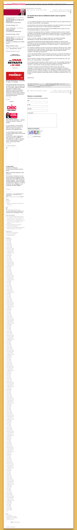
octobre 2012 (10, 450)
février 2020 (9, 332)
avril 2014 (9, 425)
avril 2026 (9, 243)
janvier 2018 (9, 365)
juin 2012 (9, 455)
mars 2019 (9, 346)
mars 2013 (9, 443)
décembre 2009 (10, 496)
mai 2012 (9, 457)
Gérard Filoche (42, 84)
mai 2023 (9, 284)
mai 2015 (9, 408)
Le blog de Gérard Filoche (9, 1)
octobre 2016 (10, 385)
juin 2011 (9, 471)
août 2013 (9, 436)
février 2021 (9, 316)
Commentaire (30, 113)
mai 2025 (9, 258)
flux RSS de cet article (60, 85)
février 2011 (9, 477)
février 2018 (9, 363)
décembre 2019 (10, 335)
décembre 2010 (10, 480)
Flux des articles (12, 516)
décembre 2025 (10, 248)
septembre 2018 (10, 354)
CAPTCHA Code (36, 136)
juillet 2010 (9, 486)
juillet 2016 (9, 389)
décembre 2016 (10, 382)
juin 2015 (9, 407)
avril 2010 (9, 490)
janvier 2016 (9, 397)
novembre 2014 (10, 416)
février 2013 (9, 444)
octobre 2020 (10, 321)
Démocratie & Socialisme (12, 232)
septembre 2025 (10, 252)
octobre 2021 (10, 305)
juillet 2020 (9, 325)
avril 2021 (9, 313)
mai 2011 (9, 473)
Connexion (9, 515)
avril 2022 (9, 297)
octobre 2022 (10, 290)
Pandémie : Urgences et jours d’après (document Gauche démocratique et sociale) (59, 11)
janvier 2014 (9, 430)
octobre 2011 (10, 466)
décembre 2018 (10, 350)
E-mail (28, 104)
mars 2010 (9, 492)
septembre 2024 (10, 265)
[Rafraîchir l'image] (42, 131)
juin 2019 (9, 342)
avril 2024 (9, 270)
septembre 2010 (10, 484)
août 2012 (9, 453)
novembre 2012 (10, 448)
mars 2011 (9, 476)
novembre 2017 (10, 367)
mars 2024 (9, 271)
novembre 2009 (10, 497)
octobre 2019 (10, 338)
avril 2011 (9, 474)
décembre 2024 (10, 262)
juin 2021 (9, 311)
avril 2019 (9, 344)
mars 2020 (9, 331)
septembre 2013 (10, 435)
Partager (8, 189)
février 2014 (9, 428)
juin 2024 (9, 267)
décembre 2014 (10, 415)
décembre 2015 (10, 398)
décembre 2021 (10, 302)
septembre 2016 (10, 386)
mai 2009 (9, 505)
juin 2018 (9, 358)
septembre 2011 (10, 467)
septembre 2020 (10, 323)
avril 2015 (9, 409)
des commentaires (12, 517)
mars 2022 (9, 298)
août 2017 (9, 371)
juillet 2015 (9, 405)
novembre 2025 (10, 250)
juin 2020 (9, 327)
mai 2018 (9, 359)
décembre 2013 (10, 431)
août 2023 (9, 281)
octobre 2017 (10, 369)
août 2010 (9, 485)
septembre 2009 (10, 500)
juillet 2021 (9, 309)
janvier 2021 (9, 317)
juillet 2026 (9, 239)
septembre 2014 (10, 419)
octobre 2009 (10, 499)
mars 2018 (9, 362)
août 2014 (9, 420)
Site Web (29, 108)
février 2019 (9, 347)
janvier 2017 (9, 381)
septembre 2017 (10, 370)
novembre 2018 (10, 351)
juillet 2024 (9, 266)
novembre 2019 (10, 336)
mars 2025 (9, 259)
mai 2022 (9, 296)
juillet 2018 (9, 356)
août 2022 (9, 293)
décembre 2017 (10, 366)
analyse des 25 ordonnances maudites (38, 9)
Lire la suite (8, 96)
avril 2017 (9, 377)
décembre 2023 (10, 275)
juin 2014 (9, 423)
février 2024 (9, 273)
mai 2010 (9, 489)
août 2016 (9, 388)
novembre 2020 (10, 320)
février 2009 (9, 509)
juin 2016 (9, 390)
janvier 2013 (9, 446)
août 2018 (9, 355)
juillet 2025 (9, 255)
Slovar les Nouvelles (11, 234)
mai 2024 (9, 269)
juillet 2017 (9, 373)
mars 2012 (9, 459)
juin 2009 (9, 504)
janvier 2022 (9, 301)
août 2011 (9, 469)
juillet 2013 (9, 438)
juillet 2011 (9, 470)
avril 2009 (9, 507)
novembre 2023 (10, 277)
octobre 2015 (10, 401)
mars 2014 (9, 427)
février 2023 (9, 288)
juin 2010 (9, 488)
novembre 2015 (10, 400)
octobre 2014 (10, 417)
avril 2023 (9, 285)
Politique (67, 84)
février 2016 (9, 396)
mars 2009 (9, 508)
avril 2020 (9, 329)
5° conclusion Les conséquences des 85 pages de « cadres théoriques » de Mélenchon (16, 222)
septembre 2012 (10, 451)
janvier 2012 (9, 462)
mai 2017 (9, 375)
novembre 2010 (10, 481)
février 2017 (9, 380)
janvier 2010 (9, 494)
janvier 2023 (9, 289)
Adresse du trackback (46, 86)
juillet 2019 (9, 340)
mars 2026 (9, 244)
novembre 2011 (10, 465)
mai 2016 (9, 392)
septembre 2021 (10, 306)
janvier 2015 (9, 413)
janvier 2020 (9, 334)
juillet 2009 (9, 503)
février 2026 (9, 246)
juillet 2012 (9, 454)
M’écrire (12, 8)
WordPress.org (10, 519)
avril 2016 (9, 393)
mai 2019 (9, 343)
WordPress (8, 527)
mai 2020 (9, 328)
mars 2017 (9, 378)
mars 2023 (9, 286)
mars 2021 (9, 315)
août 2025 (9, 254)
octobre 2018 (10, 352)
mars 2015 (9, 411)
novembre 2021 (10, 304)
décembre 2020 (10, 319)
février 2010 (9, 493)
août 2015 (9, 404)
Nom (28, 100)
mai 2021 (9, 312)
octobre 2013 (10, 434)
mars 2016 (9, 394)
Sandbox (13, 527)
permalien (37, 85)
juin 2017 (9, 374)
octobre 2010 (10, 482)
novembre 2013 (10, 432)
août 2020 (9, 324)
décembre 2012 (10, 447)
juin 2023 (9, 282)
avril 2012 (9, 458)
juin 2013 (9, 439)
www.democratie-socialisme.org (13, 209)
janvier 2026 (9, 247)
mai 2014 (9, 424)
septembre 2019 (10, 339)
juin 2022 (9, 294)
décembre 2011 (10, 463)
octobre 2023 (10, 278)
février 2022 (9, 300)
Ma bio (7, 8)
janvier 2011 (9, 478)
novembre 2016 (10, 384)
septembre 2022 (10, 292)
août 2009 (9, 501)
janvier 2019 (9, 348)
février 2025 (9, 260)
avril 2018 (9, 361)
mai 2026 (9, 242)
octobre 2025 (10, 251)
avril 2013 (9, 442)
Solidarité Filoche (11, 235)
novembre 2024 (10, 263)
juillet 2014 (9, 421)
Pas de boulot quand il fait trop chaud (15, 216)
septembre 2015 (10, 403)
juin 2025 (9, 256)
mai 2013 (9, 440)
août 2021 (9, 308)
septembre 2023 (10, 279)
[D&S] (6, 208)
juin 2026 (9, 240)
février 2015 (9, 412)
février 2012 (9, 461)
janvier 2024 (9, 274)
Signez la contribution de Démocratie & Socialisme (28, 8)
